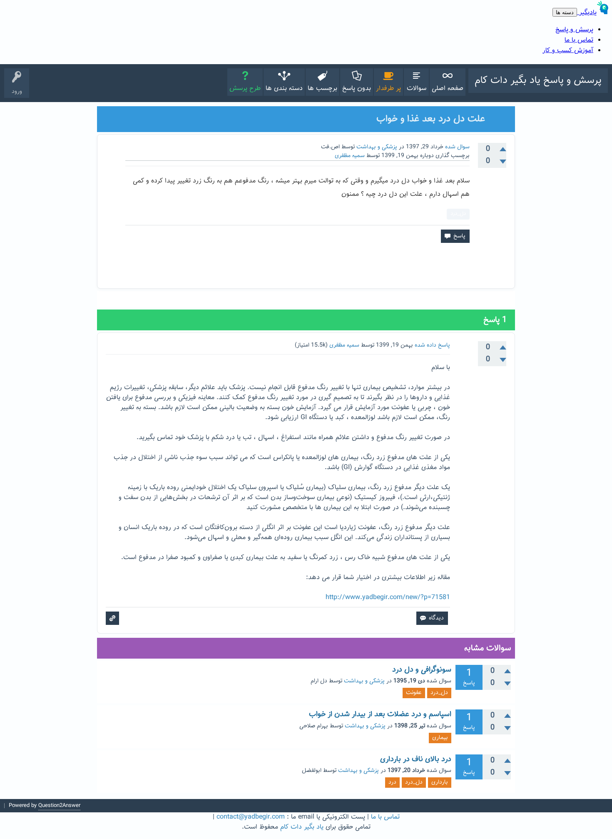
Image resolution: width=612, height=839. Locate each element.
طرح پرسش (245, 88)
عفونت (414, 692)
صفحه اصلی (447, 88)
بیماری (440, 737)
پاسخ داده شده (432, 345)
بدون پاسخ (356, 88)
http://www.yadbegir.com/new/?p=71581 (388, 597)
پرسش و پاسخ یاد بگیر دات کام (538, 80)
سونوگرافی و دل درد (421, 670)
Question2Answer (59, 806)
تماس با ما (385, 817)
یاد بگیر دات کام (301, 827)
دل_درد (458, 214)
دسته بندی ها (284, 88)
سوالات (416, 88)
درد (392, 782)
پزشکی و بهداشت (376, 147)
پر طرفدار (388, 88)
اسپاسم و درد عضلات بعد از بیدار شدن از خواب (380, 714)
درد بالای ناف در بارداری (415, 759)
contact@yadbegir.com (250, 817)
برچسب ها (322, 88)
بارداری (439, 782)
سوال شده (457, 147)
